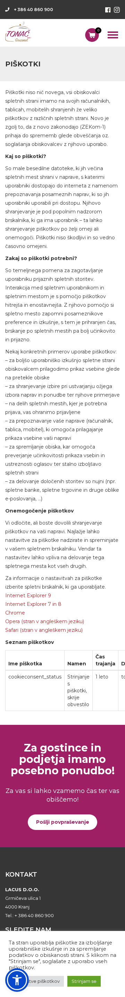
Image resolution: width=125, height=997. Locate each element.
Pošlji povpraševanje (62, 822)
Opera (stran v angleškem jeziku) (44, 621)
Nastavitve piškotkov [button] (36, 981)
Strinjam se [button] (84, 981)
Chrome (15, 613)
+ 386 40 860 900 (33, 9)
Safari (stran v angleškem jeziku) (44, 630)
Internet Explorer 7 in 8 (33, 604)
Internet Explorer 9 (28, 595)
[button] (17, 980)
